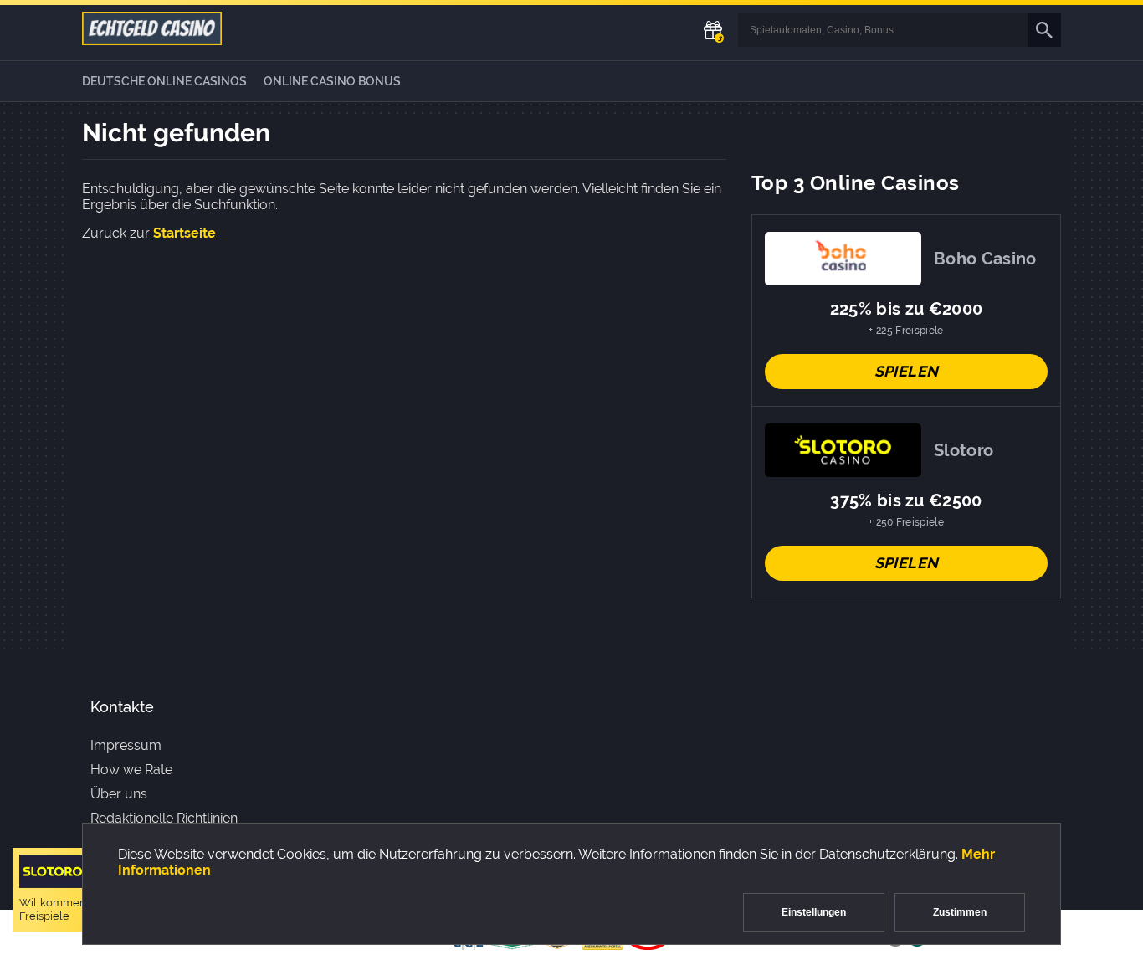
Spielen (906, 371)
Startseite (184, 233)
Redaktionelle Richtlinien (164, 818)
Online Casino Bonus (332, 81)
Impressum (125, 745)
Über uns (118, 794)
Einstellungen (814, 912)
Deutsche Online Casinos (164, 81)
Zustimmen (960, 912)
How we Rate (131, 770)
